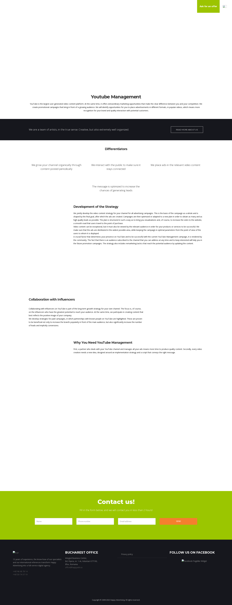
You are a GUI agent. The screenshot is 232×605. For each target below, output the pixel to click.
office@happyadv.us (74, 567)
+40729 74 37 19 (20, 574)
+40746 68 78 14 (20, 571)
